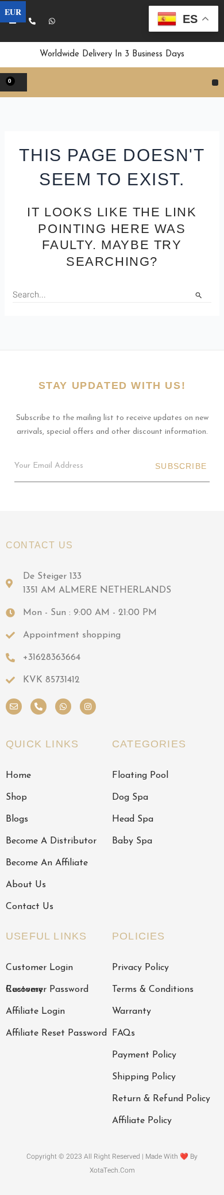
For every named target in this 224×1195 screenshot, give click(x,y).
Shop (16, 797)
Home (18, 775)
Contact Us (29, 906)
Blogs (17, 819)
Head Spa (132, 819)
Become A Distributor (51, 841)
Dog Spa (130, 797)
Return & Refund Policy (161, 1099)
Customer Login (39, 967)
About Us (26, 884)
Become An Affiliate (47, 863)
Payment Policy (144, 1055)
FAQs (123, 1033)
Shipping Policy (144, 1077)
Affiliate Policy (142, 1120)
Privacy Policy (140, 967)
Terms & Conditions (153, 989)
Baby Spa (132, 841)
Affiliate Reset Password (56, 1033)
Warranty (131, 1011)
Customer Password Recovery (47, 989)
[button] (215, 82)
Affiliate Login (35, 1011)
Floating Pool (140, 775)
